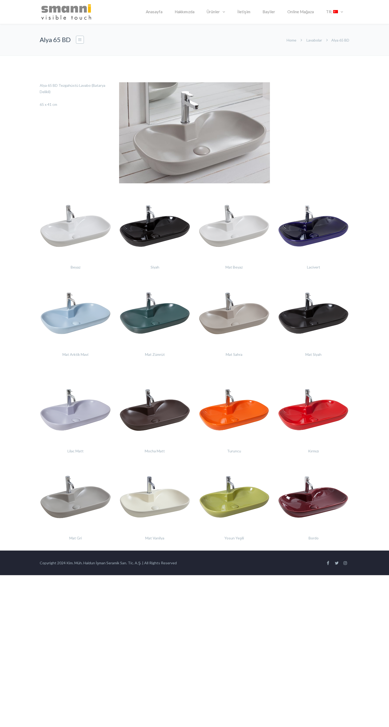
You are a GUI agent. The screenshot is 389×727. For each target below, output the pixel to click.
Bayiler (269, 11)
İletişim (243, 11)
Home (291, 40)
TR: (329, 11)
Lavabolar (314, 40)
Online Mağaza (300, 11)
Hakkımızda (185, 11)
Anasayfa (154, 11)
